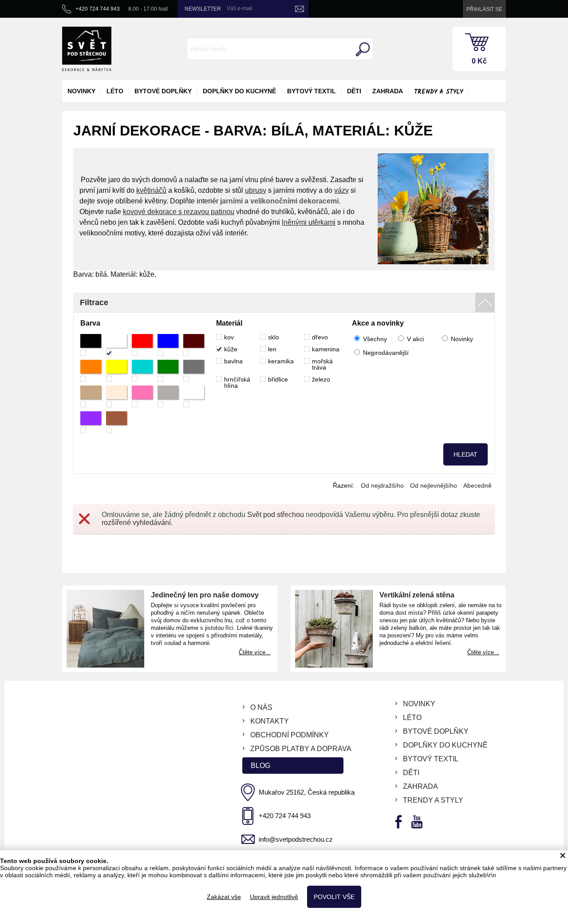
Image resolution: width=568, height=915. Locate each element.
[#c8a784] (90, 396)
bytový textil (311, 91)
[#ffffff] (116, 345)
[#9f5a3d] (116, 422)
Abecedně (477, 485)
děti (354, 91)
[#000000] (90, 345)
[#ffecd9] (116, 396)
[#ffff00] (116, 371)
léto (114, 91)
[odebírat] (299, 9)
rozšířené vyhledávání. (137, 522)
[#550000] (193, 345)
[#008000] (168, 371)
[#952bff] (90, 422)
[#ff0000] (142, 345)
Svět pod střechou (275, 514)
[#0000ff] (168, 345)
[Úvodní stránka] (86, 49)
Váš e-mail (239, 8)
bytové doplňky (163, 91)
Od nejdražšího (382, 485)
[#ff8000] (90, 371)
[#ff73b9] (142, 396)
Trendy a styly (438, 92)
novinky (81, 91)
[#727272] (193, 371)
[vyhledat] (362, 49)
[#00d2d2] (142, 371)
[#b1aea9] (168, 396)
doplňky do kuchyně (239, 91)
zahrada (387, 91)
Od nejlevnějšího (433, 485)
